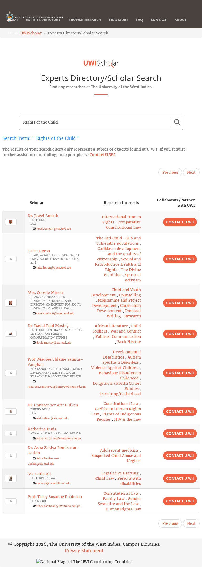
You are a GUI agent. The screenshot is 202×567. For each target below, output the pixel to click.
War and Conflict (125, 331)
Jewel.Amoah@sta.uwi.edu (53, 229)
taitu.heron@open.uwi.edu (53, 267)
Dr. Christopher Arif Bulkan (53, 405)
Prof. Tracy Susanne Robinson (55, 496)
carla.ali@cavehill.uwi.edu (53, 483)
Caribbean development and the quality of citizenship (119, 253)
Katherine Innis (42, 429)
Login (13, 32)
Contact (159, 19)
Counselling (130, 295)
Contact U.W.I (103, 154)
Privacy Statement (84, 550)
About (181, 19)
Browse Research (84, 19)
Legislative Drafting (120, 473)
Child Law (104, 478)
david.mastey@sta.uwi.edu (53, 342)
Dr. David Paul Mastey (48, 325)
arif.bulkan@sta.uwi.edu (52, 418)
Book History (129, 341)
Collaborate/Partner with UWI (176, 203)
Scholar (37, 202)
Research (132, 316)
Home (13, 19)
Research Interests (121, 202)
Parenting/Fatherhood (120, 394)
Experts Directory (43, 19)
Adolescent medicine (119, 450)
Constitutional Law (121, 403)
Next (191, 172)
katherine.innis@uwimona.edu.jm (58, 438)
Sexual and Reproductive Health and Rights (118, 264)
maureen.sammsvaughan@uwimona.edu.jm (57, 386)
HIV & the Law (127, 419)
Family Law (113, 498)
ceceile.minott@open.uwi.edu (55, 313)
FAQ (139, 19)
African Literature (111, 326)
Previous (170, 172)
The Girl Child (109, 238)
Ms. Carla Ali (39, 474)
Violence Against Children (115, 367)
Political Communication (118, 336)
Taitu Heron (39, 251)
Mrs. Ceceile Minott (46, 292)
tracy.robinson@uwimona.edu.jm (58, 506)
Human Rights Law (123, 509)
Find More (118, 19)
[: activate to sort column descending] (13, 203)
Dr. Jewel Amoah (43, 215)
